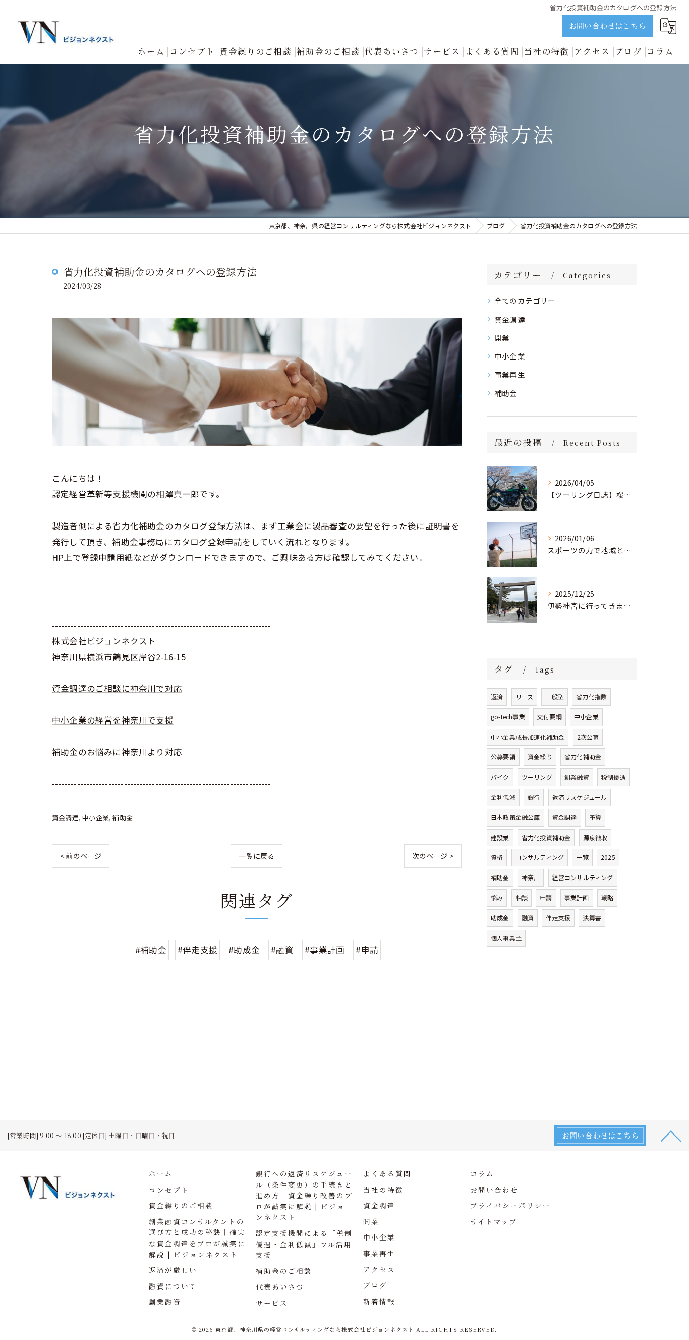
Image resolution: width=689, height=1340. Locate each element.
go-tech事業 (508, 716)
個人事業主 (506, 938)
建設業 (500, 837)
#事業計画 (324, 950)
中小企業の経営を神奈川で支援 (113, 720)
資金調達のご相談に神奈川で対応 (117, 688)
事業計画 (576, 897)
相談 (521, 897)
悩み (497, 897)
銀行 (534, 797)
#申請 (367, 950)
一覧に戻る (256, 856)
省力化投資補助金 (546, 837)
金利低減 (503, 797)
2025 (608, 857)
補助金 (122, 817)
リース (524, 696)
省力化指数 (591, 696)
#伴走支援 (197, 950)
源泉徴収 (595, 837)
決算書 (592, 917)
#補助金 (150, 950)
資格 (497, 857)
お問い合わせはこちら (607, 25)
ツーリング (537, 776)
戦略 (607, 897)
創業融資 (576, 776)
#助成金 (244, 950)
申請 (546, 897)
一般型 (554, 696)
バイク (500, 776)
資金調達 (65, 817)
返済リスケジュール (579, 797)
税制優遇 (613, 776)
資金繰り (540, 756)
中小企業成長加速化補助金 (527, 737)
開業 (501, 337)
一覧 (582, 857)
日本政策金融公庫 (515, 817)
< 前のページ (80, 856)
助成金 (500, 917)
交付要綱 (549, 716)
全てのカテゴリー (525, 300)
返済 (497, 696)
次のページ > (432, 856)
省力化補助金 (582, 756)
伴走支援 (558, 917)
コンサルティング (539, 857)
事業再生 (509, 374)
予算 (595, 817)
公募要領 (503, 756)
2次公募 (588, 737)
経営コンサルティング (582, 877)
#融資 (282, 950)
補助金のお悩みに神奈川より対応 (117, 752)
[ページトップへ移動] (671, 1135)
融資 (528, 917)
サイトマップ (494, 1221)
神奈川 (531, 877)
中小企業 (95, 817)
